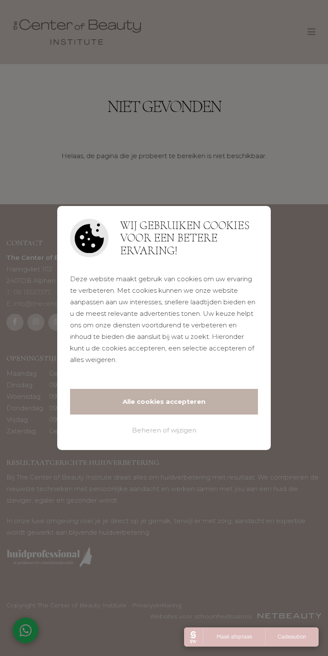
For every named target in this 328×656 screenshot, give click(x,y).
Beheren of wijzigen (164, 430)
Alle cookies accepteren (164, 401)
